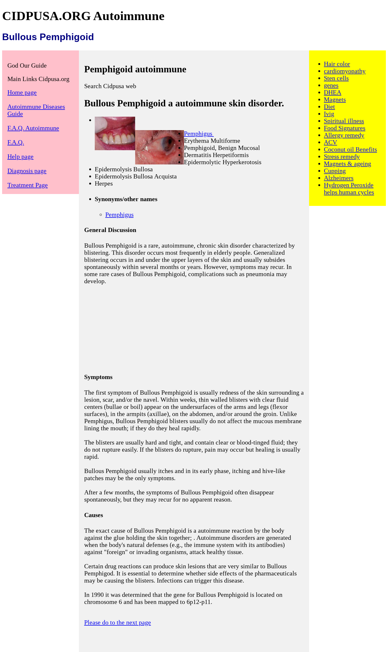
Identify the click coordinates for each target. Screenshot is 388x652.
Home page (22, 92)
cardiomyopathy (345, 71)
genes (331, 85)
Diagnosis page (26, 170)
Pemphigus (199, 133)
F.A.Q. (15, 142)
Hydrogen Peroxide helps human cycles (349, 189)
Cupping (335, 170)
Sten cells (336, 78)
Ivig (329, 113)
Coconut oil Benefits (350, 149)
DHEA (332, 92)
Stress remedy (342, 156)
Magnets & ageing (347, 163)
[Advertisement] (194, 328)
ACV (330, 142)
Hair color (337, 63)
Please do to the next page (117, 622)
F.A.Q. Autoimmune (33, 128)
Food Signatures (344, 128)
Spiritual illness (344, 120)
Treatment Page (27, 185)
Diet (329, 106)
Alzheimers (338, 177)
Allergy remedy (344, 135)
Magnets (335, 99)
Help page (20, 156)
